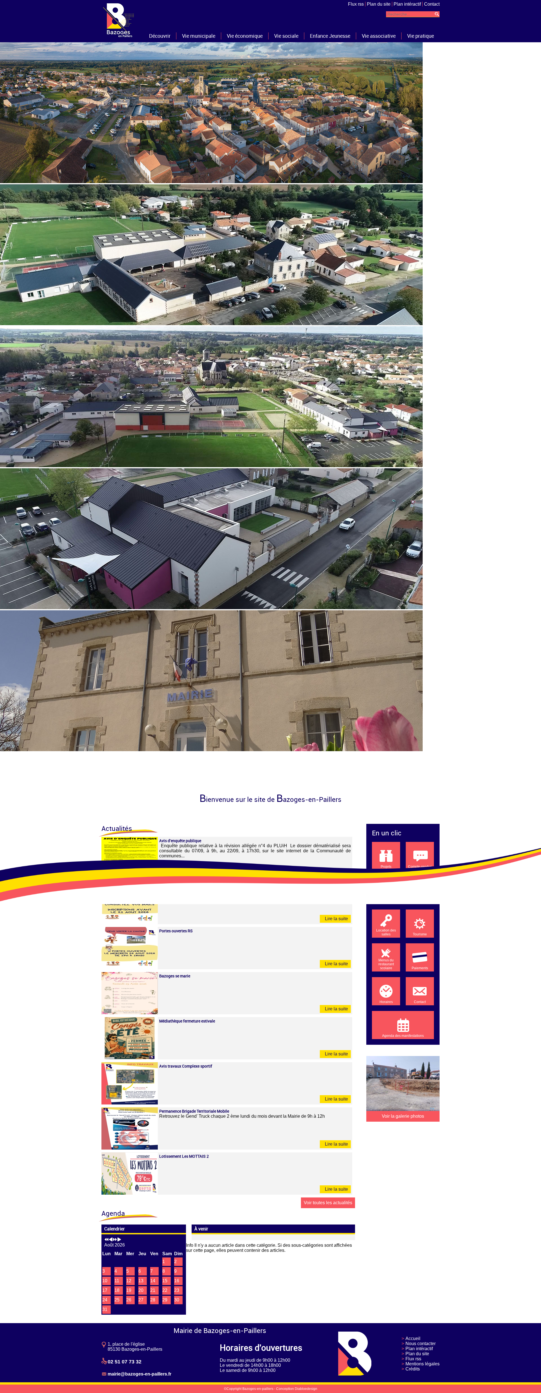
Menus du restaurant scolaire (386, 964)
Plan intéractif (407, 4)
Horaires (386, 1002)
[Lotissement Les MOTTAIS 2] (129, 1193)
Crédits (412, 1369)
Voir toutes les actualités (328, 1202)
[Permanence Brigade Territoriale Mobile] (129, 1148)
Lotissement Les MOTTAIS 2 (184, 1156)
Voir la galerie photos (403, 1116)
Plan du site (379, 4)
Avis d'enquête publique (180, 840)
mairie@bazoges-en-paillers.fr (139, 1374)
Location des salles (386, 932)
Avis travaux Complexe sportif (185, 1066)
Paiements (420, 968)
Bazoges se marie (174, 976)
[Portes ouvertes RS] (129, 967)
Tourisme (420, 934)
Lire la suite (336, 918)
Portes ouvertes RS (176, 930)
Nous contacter (420, 1343)
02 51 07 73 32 (124, 1362)
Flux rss (356, 4)
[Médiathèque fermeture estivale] (129, 1057)
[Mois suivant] (119, 1239)
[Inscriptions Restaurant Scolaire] (129, 922)
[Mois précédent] (111, 1239)
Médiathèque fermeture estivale (187, 1021)
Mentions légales (422, 1363)
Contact (432, 4)
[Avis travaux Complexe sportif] (129, 1103)
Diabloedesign (306, 1389)
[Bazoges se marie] (129, 1012)
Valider (437, 14)
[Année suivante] (115, 1239)
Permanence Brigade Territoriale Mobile (194, 1111)
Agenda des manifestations (403, 1036)
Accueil (412, 1338)
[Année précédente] (106, 1239)
